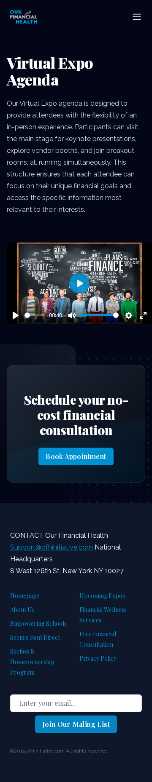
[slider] (35, 315)
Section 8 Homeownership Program (32, 661)
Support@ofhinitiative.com (51, 547)
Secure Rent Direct (35, 637)
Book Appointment (76, 456)
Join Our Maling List (76, 724)
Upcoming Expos (102, 596)
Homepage (24, 596)
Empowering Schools (38, 623)
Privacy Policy (98, 658)
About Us (22, 610)
